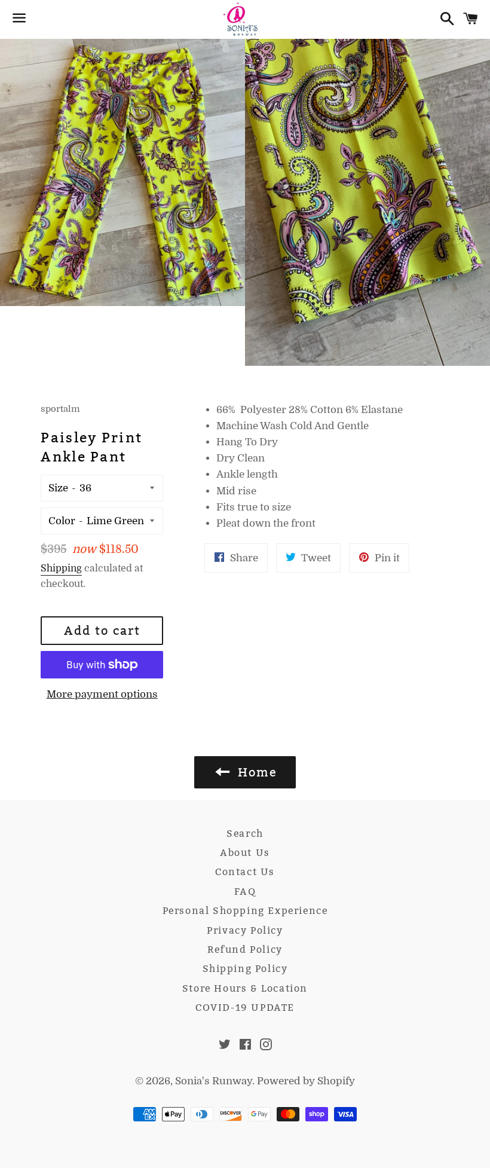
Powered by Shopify (306, 1081)
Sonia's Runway (213, 1081)
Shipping (61, 568)
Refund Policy (245, 949)
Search (245, 833)
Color (61, 521)
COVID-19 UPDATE (245, 1007)
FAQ (245, 891)
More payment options (102, 694)
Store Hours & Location (245, 988)
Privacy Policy (245, 930)
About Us (245, 852)
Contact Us (245, 871)
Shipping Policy (245, 968)
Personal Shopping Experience (245, 910)
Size (58, 488)
